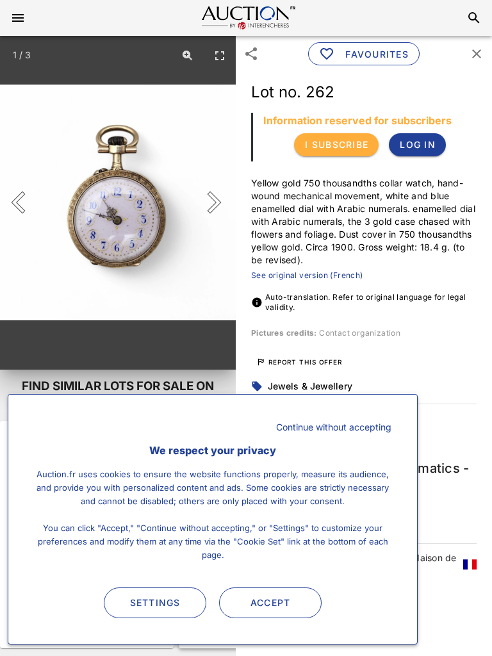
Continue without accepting (333, 427)
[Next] (212, 202)
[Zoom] (188, 55)
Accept (270, 602)
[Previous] (24, 202)
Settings (155, 602)
